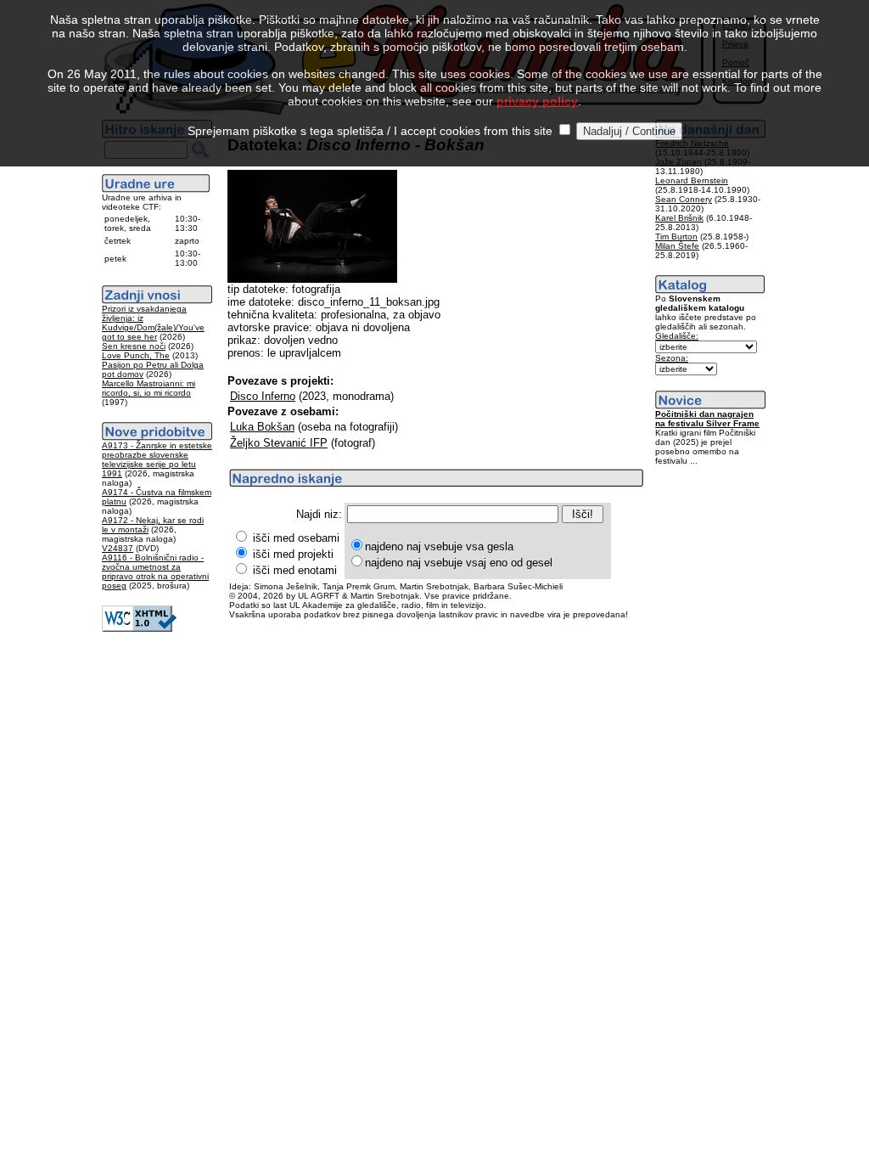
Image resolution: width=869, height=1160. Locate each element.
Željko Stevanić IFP (279, 442)
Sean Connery (683, 199)
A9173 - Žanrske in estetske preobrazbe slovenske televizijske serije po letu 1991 (157, 459)
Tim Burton (676, 236)
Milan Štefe (677, 246)
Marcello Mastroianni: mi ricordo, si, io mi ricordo (148, 388)
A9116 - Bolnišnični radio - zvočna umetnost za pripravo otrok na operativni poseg (155, 571)
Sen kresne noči (133, 346)
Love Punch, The (136, 355)
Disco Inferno (262, 396)
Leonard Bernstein (691, 180)
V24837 (117, 548)
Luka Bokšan (262, 426)
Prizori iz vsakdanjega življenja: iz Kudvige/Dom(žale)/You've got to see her (153, 322)
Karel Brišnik (679, 217)
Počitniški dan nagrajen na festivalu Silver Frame (707, 418)
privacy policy (537, 101)
